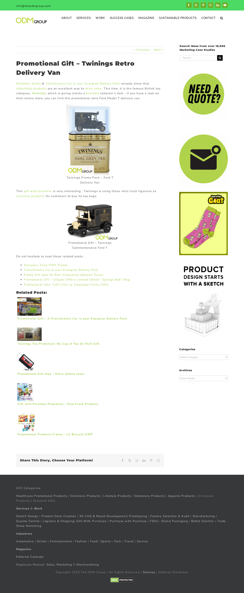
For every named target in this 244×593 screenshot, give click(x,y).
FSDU (154, 521)
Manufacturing (204, 516)
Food (94, 541)
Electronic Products (85, 496)
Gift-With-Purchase (91, 521)
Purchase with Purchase (128, 521)
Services (22, 508)
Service (143, 541)
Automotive (25, 541)
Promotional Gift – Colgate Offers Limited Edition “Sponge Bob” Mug (77, 280)
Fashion (81, 541)
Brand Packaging (175, 521)
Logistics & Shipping (58, 521)
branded (92, 93)
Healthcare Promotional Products (41, 496)
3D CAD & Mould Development (103, 516)
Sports (106, 541)
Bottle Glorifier (202, 521)
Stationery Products (149, 496)
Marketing (64, 564)
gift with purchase (38, 191)
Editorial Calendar (30, 557)
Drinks (42, 541)
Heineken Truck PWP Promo (45, 265)
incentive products (30, 196)
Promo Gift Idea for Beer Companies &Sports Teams (63, 275)
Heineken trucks (28, 83)
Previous (143, 50)
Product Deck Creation (59, 516)
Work (38, 508)
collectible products (31, 88)
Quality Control (28, 521)
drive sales (93, 88)
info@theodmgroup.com (33, 6)
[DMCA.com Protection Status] (122, 580)
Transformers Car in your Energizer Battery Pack (82, 83)
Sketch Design (27, 516)
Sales (51, 564)
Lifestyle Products (117, 496)
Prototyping (138, 516)
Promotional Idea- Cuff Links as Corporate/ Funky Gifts (66, 284)
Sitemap (149, 572)
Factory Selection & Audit (170, 516)
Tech (117, 541)
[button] (221, 17)
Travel (129, 541)
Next (157, 50)
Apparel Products (181, 496)
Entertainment (61, 541)
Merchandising (87, 564)
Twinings (39, 93)
